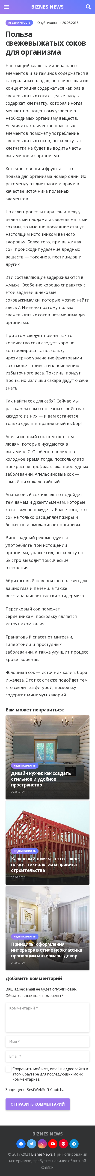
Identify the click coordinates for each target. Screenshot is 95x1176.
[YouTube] (52, 1143)
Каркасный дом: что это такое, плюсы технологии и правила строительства (45, 864)
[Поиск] (88, 7)
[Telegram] (74, 1143)
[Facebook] (21, 1143)
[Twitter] (31, 1143)
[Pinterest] (63, 1143)
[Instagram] (42, 1143)
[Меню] (6, 7)
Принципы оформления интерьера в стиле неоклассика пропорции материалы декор (46, 950)
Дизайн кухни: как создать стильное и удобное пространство (41, 779)
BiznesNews (41, 1154)
